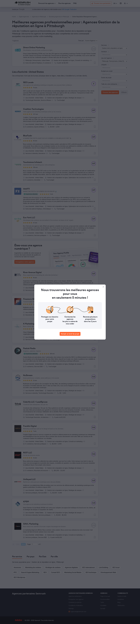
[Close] (103, 287)
